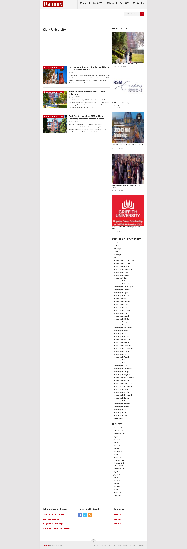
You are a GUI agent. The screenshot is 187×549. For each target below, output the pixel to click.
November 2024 (119, 428)
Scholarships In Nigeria (121, 351)
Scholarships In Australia (122, 263)
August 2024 (118, 437)
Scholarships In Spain (121, 389)
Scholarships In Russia (121, 366)
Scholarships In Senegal (121, 372)
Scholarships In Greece (121, 307)
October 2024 (118, 431)
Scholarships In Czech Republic (124, 287)
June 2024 (117, 442)
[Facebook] (80, 515)
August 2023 (118, 472)
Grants (116, 252)
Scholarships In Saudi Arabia (123, 369)
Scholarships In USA (120, 415)
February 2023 (118, 489)
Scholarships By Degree (118, 3)
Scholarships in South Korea (123, 386)
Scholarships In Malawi (121, 336)
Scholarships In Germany (122, 301)
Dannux (46, 546)
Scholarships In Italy (120, 322)
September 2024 (119, 434)
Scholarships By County (91, 3)
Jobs (115, 257)
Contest (116, 246)
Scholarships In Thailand (122, 404)
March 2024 (118, 451)
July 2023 (117, 475)
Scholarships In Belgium (121, 272)
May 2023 (117, 480)
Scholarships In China (121, 281)
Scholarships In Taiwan (121, 398)
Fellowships (138, 3)
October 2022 (118, 495)
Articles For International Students (56, 528)
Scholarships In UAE (120, 410)
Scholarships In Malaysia (122, 339)
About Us (117, 514)
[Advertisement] (82, 16)
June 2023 (117, 477)
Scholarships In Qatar (121, 360)
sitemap (141, 545)
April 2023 (117, 483)
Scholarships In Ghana (121, 304)
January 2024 (118, 457)
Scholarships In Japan (121, 325)
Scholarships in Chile (120, 278)
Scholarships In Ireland (121, 316)
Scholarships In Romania (122, 363)
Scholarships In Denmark (122, 290)
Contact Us (118, 519)
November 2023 (119, 463)
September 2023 (119, 469)
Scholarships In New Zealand (123, 348)
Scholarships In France (121, 298)
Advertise (117, 524)
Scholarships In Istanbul (122, 319)
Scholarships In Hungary (122, 310)
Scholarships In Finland (121, 295)
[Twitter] (85, 515)
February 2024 (118, 454)
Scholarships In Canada (121, 275)
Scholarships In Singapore (122, 374)
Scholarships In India (120, 313)
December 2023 (119, 460)
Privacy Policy (129, 545)
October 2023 (118, 466)
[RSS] (90, 515)
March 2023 (118, 486)
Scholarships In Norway (121, 354)
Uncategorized (118, 418)
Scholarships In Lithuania (122, 333)
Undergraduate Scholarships (53, 514)
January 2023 (118, 492)
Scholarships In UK (120, 412)
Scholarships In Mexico (121, 342)
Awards (116, 243)
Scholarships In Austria (121, 266)
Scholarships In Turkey (121, 407)
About (95, 545)
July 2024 (117, 439)
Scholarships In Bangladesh (123, 269)
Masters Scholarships (51, 519)
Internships (117, 254)
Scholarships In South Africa (123, 383)
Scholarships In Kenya (121, 331)
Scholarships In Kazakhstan (123, 328)
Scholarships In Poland (121, 357)
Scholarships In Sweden (121, 392)
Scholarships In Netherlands (123, 345)
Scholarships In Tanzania (122, 401)
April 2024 (117, 448)
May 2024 (117, 445)
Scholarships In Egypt (121, 293)
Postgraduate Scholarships (53, 524)
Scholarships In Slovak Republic (124, 377)
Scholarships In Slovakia (121, 380)
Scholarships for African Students (125, 260)
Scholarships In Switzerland (123, 395)
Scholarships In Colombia (122, 284)
